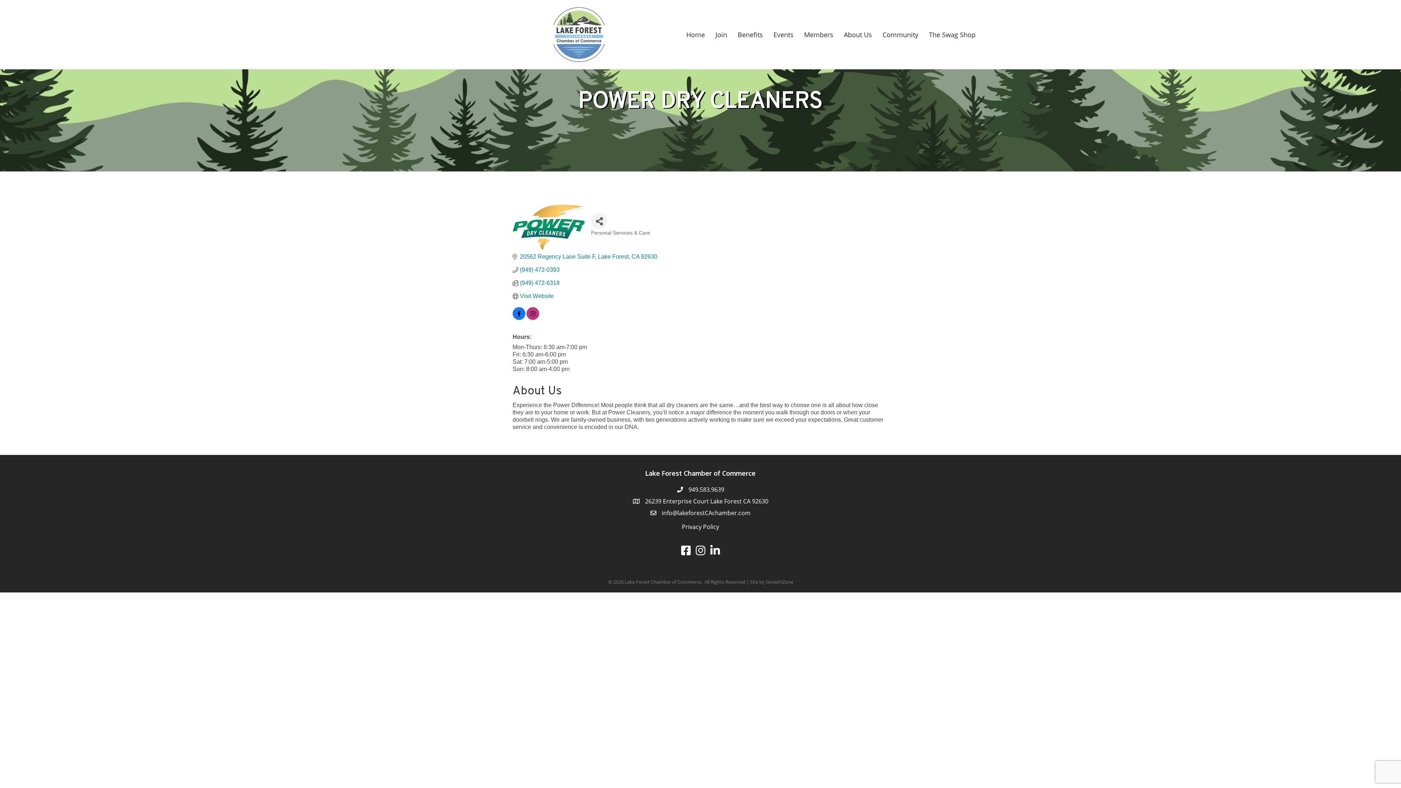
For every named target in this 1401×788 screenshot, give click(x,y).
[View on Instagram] (532, 318)
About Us (858, 34)
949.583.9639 (706, 490)
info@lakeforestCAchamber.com (706, 513)
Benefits (750, 34)
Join (721, 34)
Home (695, 34)
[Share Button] (599, 221)
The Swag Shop (952, 34)
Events (783, 34)
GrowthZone (779, 582)
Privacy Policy (700, 527)
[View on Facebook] (519, 318)
